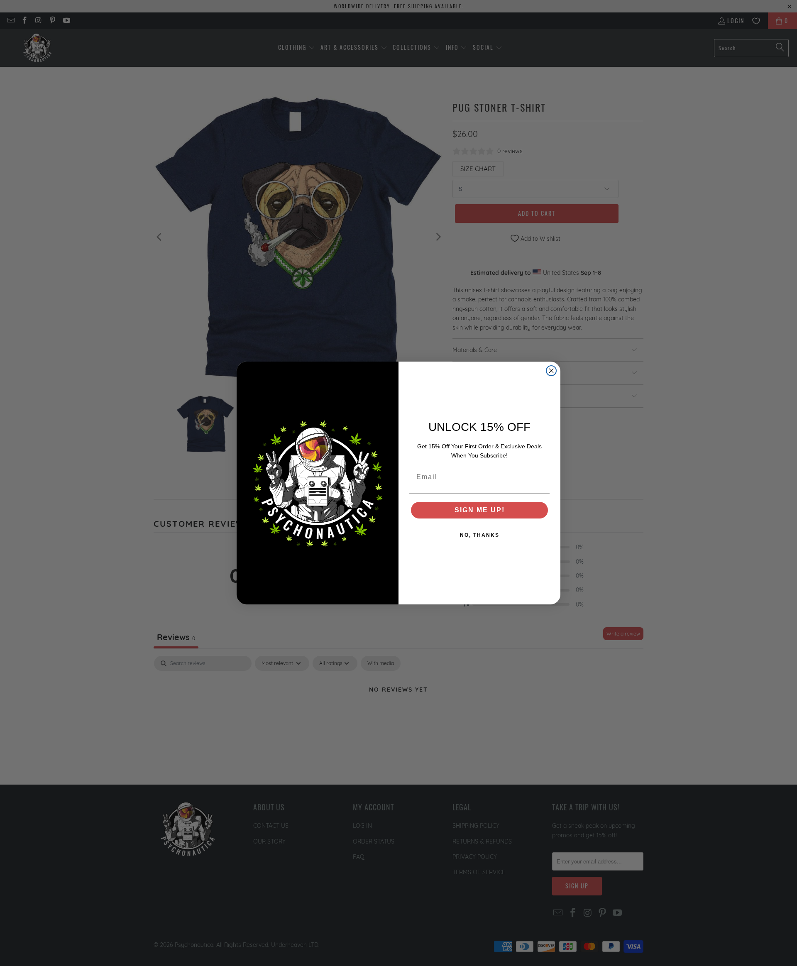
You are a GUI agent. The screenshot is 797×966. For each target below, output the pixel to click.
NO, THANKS (479, 535)
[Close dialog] (551, 371)
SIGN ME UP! (480, 510)
